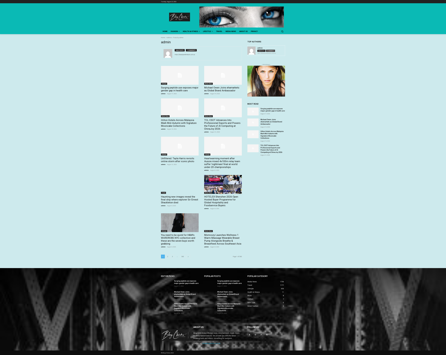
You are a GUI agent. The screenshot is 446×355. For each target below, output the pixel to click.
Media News (208, 83)
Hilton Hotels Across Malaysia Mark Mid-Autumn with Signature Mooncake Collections (179, 123)
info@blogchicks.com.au (211, 343)
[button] (282, 31)
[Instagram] (255, 334)
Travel (163, 193)
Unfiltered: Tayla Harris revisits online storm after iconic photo (177, 160)
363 (182, 257)
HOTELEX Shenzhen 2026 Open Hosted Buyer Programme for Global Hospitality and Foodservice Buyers (221, 201)
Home (163, 38)
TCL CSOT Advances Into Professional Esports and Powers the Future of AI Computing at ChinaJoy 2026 (222, 124)
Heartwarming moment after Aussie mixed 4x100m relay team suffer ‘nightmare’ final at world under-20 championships (222, 163)
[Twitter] (267, 334)
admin (163, 93)
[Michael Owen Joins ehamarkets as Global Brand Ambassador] (223, 75)
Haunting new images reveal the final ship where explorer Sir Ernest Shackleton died (179, 199)
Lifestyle (164, 83)
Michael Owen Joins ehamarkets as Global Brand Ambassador (221, 89)
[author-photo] (169, 53)
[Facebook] (249, 334)
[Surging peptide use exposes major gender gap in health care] (180, 75)
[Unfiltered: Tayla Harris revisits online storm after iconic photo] (180, 146)
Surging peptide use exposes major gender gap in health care (179, 89)
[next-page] (188, 256)
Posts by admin (178, 38)
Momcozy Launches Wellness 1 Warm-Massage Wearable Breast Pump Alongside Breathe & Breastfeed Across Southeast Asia (222, 239)
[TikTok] (261, 334)
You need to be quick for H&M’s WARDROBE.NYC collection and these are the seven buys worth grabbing (178, 239)
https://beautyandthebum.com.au (185, 54)
